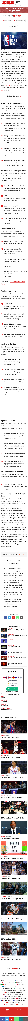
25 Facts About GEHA (8, 939)
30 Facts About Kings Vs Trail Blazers (14, 818)
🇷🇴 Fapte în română (6, 1000)
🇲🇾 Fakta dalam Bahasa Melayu (13, 996)
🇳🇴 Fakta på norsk (19, 987)
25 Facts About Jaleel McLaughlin (12, 919)
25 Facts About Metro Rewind (16, 641)
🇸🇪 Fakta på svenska (7, 987)
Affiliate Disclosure (8, 977)
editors (13, 590)
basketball (7, 85)
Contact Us (14, 975)
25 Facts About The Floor (15, 652)
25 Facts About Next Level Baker (17, 657)
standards (19, 585)
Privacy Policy (5, 979)
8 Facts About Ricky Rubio (10, 737)
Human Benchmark (6, 709)
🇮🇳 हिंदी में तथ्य (21, 990)
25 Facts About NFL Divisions (11, 959)
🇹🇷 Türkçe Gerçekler (9, 1004)
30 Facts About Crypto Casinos (17, 630)
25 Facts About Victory (14, 646)
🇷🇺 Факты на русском (19, 1000)
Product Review (5, 975)
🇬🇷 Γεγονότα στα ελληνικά (9, 990)
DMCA (16, 977)
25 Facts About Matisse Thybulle (12, 778)
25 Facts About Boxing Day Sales (12, 858)
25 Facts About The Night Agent (12, 899)
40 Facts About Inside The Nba (11, 798)
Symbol (3, 697)
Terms (21, 977)
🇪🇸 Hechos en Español (8, 983)
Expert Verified (7, 20)
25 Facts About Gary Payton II (11, 878)
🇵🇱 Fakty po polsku (21, 998)
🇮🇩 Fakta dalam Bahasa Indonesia (13, 992)
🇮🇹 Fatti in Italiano (20, 983)
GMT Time (4, 701)
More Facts (22, 979)
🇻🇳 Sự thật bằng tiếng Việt (13, 1002)
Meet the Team (21, 973)
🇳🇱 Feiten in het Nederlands (7, 998)
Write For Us (22, 975)
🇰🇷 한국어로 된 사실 (18, 994)
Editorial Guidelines (20, 20)
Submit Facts (13, 979)
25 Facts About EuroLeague (10, 757)
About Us (3, 973)
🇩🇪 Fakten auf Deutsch (7, 981)
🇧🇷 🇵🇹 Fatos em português (7, 985)
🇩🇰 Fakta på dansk (21, 985)
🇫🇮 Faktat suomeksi (6, 988)
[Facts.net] (10, 2)
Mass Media (13, 26)
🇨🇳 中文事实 (19, 1004)
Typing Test (4, 705)
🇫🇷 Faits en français (20, 981)
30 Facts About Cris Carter (10, 838)
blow (2, 90)
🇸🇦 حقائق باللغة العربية (19, 988)
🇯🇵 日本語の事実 (7, 994)
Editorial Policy (11, 973)
